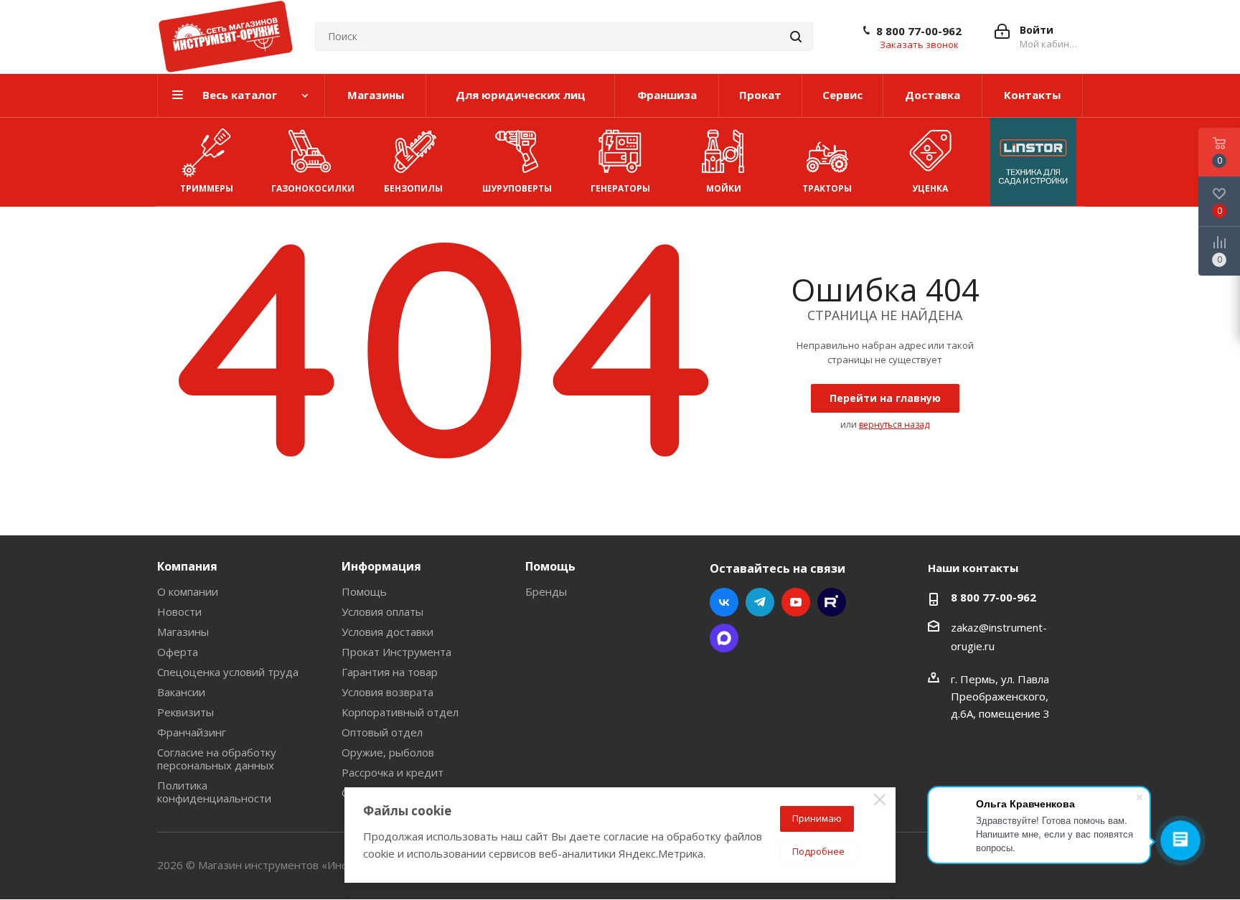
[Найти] (796, 36)
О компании (187, 591)
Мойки (723, 188)
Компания (187, 566)
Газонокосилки (312, 188)
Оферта (177, 651)
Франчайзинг (191, 732)
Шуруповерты (517, 188)
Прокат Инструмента (396, 651)
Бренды (546, 591)
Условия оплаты (382, 611)
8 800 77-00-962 (919, 30)
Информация (381, 566)
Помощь (364, 591)
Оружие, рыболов (388, 752)
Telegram (760, 602)
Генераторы (620, 188)
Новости (179, 611)
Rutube (831, 602)
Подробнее (818, 851)
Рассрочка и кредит (392, 772)
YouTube (795, 602)
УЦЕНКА (930, 188)
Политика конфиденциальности (214, 791)
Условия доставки (387, 631)
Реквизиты (185, 712)
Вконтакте (724, 602)
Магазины (183, 631)
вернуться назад (894, 424)
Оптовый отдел (382, 732)
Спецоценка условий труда (228, 672)
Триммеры (206, 188)
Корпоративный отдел (400, 712)
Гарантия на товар (390, 672)
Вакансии (181, 692)
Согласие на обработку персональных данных (216, 758)
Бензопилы (413, 188)
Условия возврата (387, 692)
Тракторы (827, 188)
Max (724, 638)
